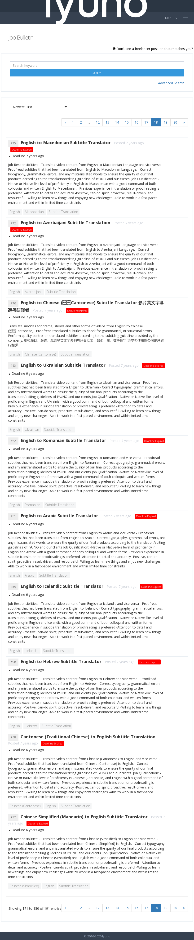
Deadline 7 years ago (28, 156)
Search (97, 73)
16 (136, 122)
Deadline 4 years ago (28, 448)
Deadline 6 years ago (28, 373)
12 (98, 122)
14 (117, 122)
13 (107, 122)
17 (146, 122)
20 (175, 122)
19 (166, 122)
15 (127, 122)
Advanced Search (171, 83)
